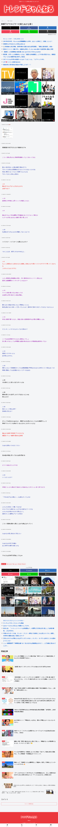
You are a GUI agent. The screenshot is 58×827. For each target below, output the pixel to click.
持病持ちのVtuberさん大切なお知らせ (14, 44)
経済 (24, 564)
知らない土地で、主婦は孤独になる (13, 39)
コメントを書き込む (29, 803)
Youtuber (10, 564)
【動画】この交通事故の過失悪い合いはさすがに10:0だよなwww (22, 52)
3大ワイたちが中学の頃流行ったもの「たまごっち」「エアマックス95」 (24, 59)
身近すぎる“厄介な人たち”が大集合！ (13, 620)
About (29, 820)
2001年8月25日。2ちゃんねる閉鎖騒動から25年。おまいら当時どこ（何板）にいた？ (27, 41)
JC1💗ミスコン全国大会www (11, 62)
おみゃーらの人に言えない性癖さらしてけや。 (16, 626)
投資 (20, 564)
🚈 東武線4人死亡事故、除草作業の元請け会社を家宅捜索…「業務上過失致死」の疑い (28, 46)
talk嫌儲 (4, 564)
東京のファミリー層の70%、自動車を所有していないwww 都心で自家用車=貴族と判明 (28, 49)
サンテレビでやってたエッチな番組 (13, 623)
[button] (48, 31)
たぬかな (15, 564)
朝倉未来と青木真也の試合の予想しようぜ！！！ (17, 65)
